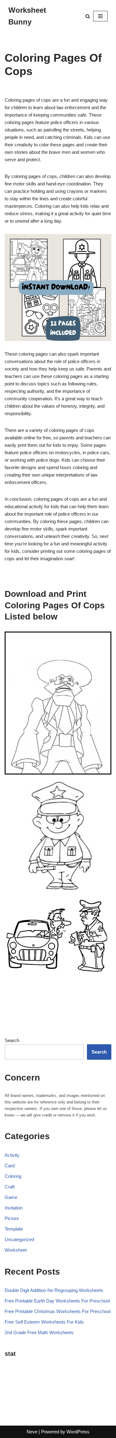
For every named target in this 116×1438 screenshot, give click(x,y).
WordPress (78, 1431)
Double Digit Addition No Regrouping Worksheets (54, 1290)
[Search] (87, 16)
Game (11, 1197)
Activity (12, 1155)
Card (10, 1165)
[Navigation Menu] (100, 16)
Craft (10, 1186)
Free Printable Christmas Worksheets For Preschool (57, 1311)
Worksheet (16, 1250)
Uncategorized (19, 1239)
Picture (12, 1218)
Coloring (13, 1176)
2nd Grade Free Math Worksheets (39, 1332)
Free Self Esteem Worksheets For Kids (44, 1322)
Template (14, 1229)
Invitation (14, 1207)
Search (12, 1040)
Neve (32, 1431)
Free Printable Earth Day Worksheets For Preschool (57, 1300)
